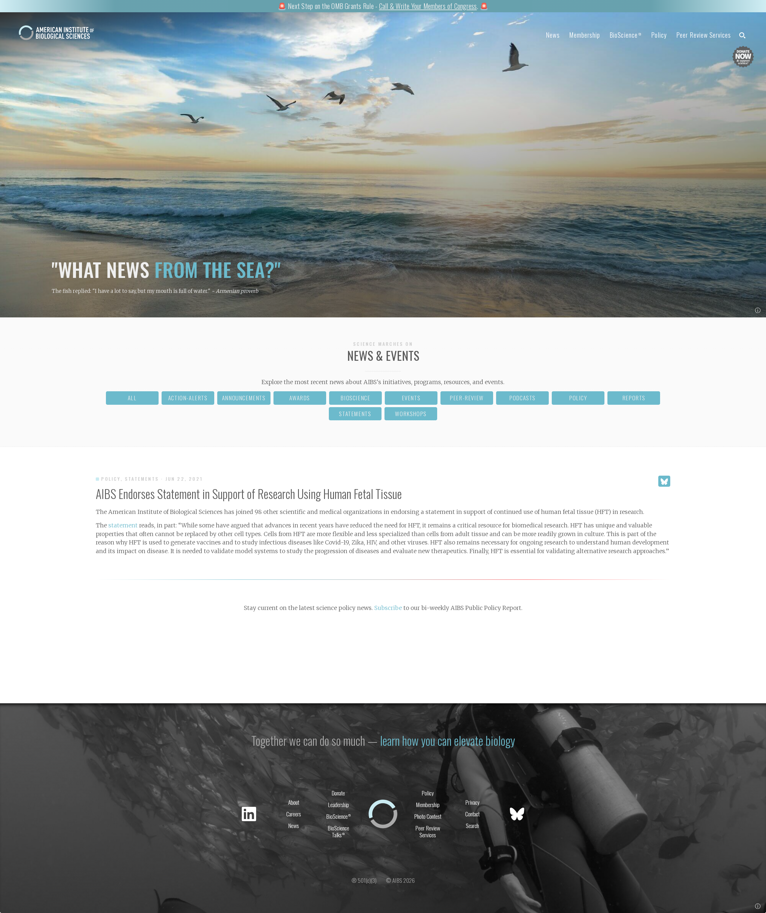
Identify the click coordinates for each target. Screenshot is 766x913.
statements (355, 413)
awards (299, 397)
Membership (584, 34)
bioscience (355, 397)
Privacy (472, 802)
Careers (293, 813)
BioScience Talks (338, 831)
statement (123, 525)
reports (633, 397)
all (132, 397)
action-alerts (188, 397)
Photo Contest (427, 816)
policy (578, 397)
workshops (410, 413)
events (411, 397)
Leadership (338, 804)
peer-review (467, 397)
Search (472, 825)
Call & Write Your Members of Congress (428, 6)
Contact (472, 813)
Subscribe (388, 607)
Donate (338, 793)
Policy (659, 34)
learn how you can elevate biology (447, 740)
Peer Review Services (703, 34)
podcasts (522, 397)
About (293, 802)
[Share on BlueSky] (664, 481)
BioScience (626, 34)
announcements (244, 397)
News (552, 34)
